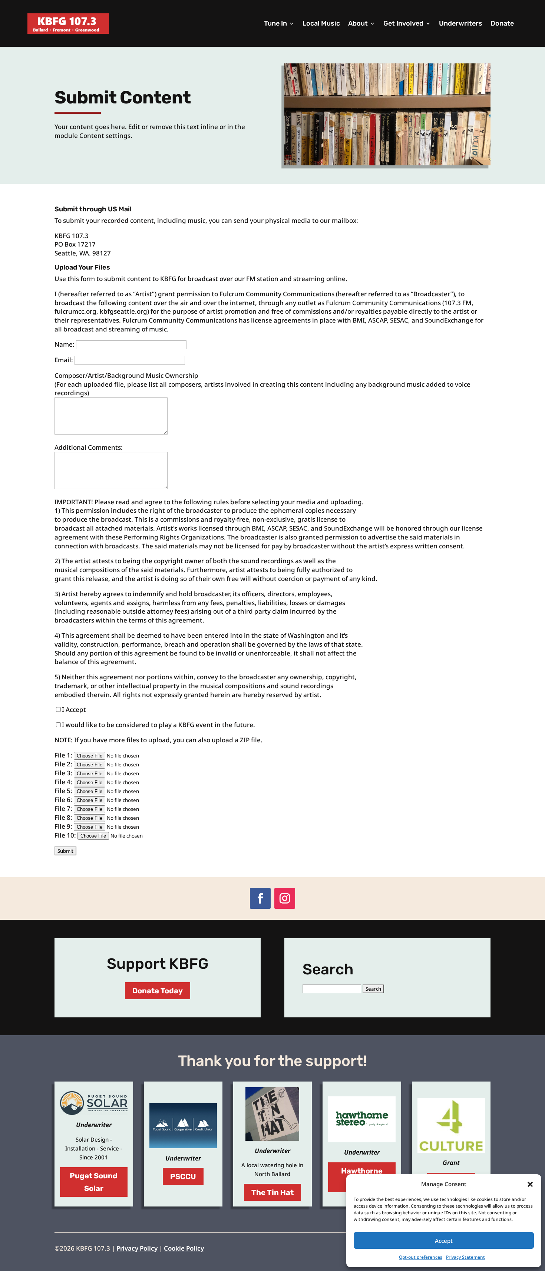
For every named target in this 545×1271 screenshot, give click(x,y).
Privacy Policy (137, 1248)
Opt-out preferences (420, 1257)
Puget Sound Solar (94, 1182)
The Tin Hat (272, 1192)
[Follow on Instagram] (284, 898)
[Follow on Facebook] (260, 898)
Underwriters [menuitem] (460, 23)
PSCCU (183, 1176)
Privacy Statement (465, 1257)
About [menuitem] (358, 23)
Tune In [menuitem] (275, 23)
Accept (444, 1240)
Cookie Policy (184, 1248)
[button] (530, 1184)
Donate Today (157, 990)
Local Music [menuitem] (321, 23)
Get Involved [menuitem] (403, 23)
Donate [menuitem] (502, 23)
